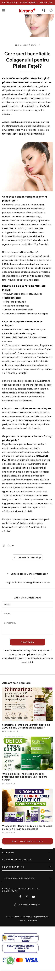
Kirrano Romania (22, 917)
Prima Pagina (21, 45)
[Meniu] (4, 10)
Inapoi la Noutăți (29, 557)
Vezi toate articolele (27, 841)
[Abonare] (51, 878)
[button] (43, 10)
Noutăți (34, 45)
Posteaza (27, 642)
